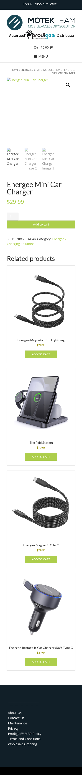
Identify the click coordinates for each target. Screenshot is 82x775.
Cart (53, 4)
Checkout (41, 4)
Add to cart (41, 224)
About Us (15, 713)
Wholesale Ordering (22, 744)
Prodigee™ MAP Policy (24, 733)
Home (14, 69)
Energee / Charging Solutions (41, 69)
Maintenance (17, 723)
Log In (27, 4)
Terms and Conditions (24, 739)
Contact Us (16, 718)
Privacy (13, 728)
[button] (68, 85)
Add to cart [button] (41, 354)
